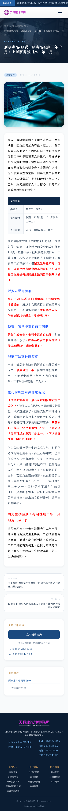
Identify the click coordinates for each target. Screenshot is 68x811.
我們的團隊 (55, 776)
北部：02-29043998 (49, 741)
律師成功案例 (19, 26)
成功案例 (34, 776)
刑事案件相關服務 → (19, 680)
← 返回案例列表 (17, 688)
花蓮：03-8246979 (48, 755)
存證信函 (34, 786)
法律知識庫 (34, 772)
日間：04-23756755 (19, 741)
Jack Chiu (40, 805)
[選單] (60, 12)
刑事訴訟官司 (13, 781)
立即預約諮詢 (34, 634)
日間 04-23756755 (22, 648)
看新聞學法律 (34, 781)
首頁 (6, 26)
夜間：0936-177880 (19, 747)
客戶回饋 (55, 781)
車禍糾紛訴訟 (13, 790)
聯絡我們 (55, 772)
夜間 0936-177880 (22, 654)
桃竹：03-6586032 (48, 745)
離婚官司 (13, 772)
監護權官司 (13, 776)
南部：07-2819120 (48, 750)
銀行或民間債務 (13, 786)
